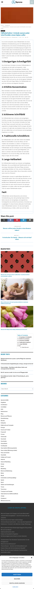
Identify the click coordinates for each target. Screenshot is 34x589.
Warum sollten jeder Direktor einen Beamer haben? (17, 229)
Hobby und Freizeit (6, 457)
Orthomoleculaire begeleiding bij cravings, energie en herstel (17, 363)
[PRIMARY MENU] (2, 2)
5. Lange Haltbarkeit (22, 344)
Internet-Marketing (5, 461)
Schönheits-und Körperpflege (8, 477)
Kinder (2, 464)
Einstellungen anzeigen (17, 583)
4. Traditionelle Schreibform (24, 342)
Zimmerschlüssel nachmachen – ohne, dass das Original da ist (16, 522)
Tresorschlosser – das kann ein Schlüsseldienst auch (14, 546)
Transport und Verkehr (6, 491)
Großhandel (4, 445)
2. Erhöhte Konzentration (23, 338)
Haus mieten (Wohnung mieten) (9, 450)
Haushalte (3, 455)
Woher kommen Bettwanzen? (8, 543)
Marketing (3, 468)
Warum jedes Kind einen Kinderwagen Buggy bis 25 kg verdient (16, 527)
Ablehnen (17, 579)
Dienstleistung (4, 418)
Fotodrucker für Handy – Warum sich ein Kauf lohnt (17, 238)
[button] (31, 557)
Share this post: (25, 347)
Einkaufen (3, 423)
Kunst (2, 466)
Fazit (19, 345)
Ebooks (3, 420)
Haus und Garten (5, 452)
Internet (3, 459)
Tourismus (3, 489)
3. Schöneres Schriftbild (23, 340)
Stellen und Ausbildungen (7, 484)
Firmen (3, 434)
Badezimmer (4, 411)
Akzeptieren (17, 574)
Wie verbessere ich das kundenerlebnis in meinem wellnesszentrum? (14, 303)
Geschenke (4, 441)
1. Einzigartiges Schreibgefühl (25, 337)
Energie (3, 427)
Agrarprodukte (4, 400)
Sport (2, 482)
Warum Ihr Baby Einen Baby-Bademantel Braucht (14, 329)
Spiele (2, 480)
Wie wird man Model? (6, 529)
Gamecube (3, 436)
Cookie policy (15, 586)
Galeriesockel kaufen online (7, 531)
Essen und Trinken (5, 429)
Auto (2, 409)
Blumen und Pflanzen (6, 416)
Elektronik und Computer (7, 425)
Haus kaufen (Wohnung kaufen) (9, 448)
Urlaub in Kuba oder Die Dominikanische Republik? (13, 548)
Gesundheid (4, 443)
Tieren (2, 487)
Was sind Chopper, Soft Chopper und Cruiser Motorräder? (15, 513)
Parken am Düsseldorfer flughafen (9, 534)
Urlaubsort (3, 498)
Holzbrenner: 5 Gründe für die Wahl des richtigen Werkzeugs (16, 524)
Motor (2, 473)
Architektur (3, 407)
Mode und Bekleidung (6, 471)
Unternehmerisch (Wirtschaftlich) (9, 493)
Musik (2, 475)
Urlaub (2, 496)
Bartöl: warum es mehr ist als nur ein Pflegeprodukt (14, 372)
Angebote (3, 30)
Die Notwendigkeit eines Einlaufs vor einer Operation (14, 536)
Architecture (4, 404)
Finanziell (3, 432)
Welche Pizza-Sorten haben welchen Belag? (12, 519)
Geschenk (3, 439)
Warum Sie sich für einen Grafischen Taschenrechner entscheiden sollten (15, 275)
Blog (2, 413)
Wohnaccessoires (5, 500)
